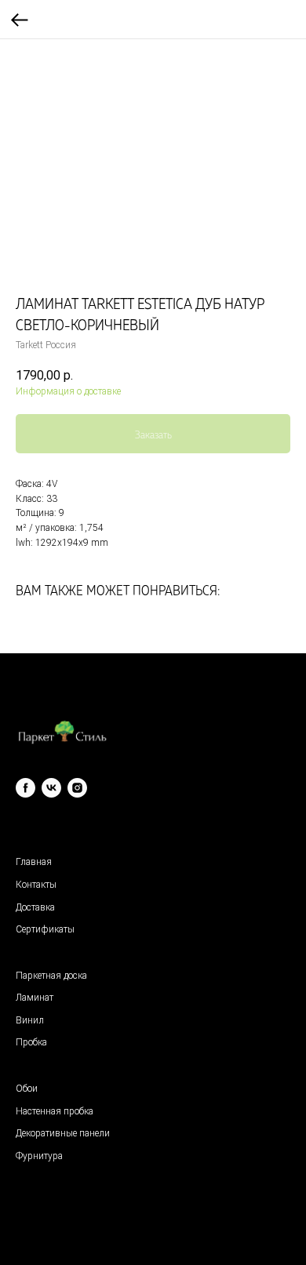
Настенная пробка (54, 1111)
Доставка (35, 907)
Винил (30, 1020)
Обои (27, 1088)
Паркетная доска (51, 975)
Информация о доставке (68, 391)
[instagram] (77, 788)
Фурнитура (39, 1155)
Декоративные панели (63, 1133)
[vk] (51, 788)
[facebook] (25, 788)
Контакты (36, 884)
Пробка (31, 1042)
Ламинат (34, 997)
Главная (34, 861)
